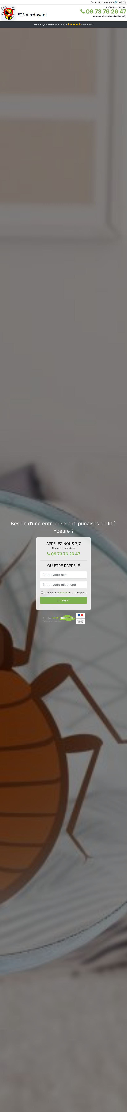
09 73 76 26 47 (105, 11)
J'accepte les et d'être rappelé (65, 592)
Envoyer (64, 600)
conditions (63, 592)
